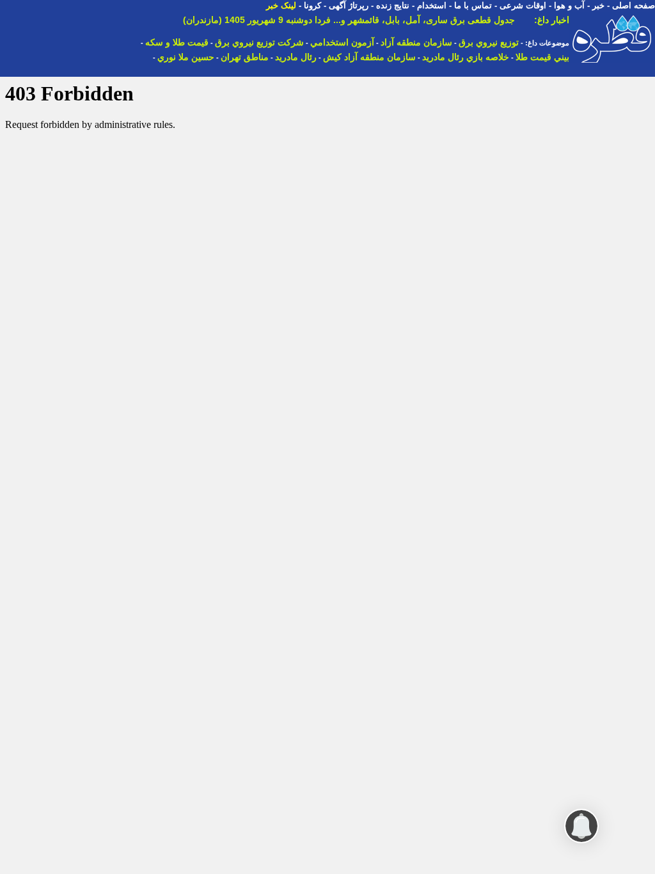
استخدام (431, 5)
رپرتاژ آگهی (348, 5)
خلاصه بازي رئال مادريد (465, 57)
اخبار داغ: (551, 20)
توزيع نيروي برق (489, 42)
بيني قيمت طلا (542, 57)
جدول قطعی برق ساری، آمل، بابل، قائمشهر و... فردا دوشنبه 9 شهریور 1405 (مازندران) (349, 20)
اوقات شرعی (523, 5)
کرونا (312, 5)
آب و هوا (569, 5)
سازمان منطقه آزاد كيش (369, 57)
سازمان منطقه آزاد (416, 42)
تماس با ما (473, 5)
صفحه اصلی (633, 5)
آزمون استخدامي (342, 42)
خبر (598, 5)
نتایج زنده (392, 5)
